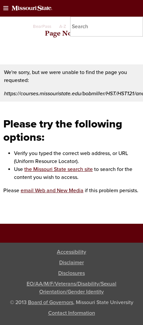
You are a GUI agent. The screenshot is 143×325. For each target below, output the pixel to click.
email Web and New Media (52, 190)
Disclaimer (71, 262)
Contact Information (71, 313)
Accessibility (71, 252)
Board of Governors (50, 302)
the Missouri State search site (58, 169)
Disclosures (71, 273)
